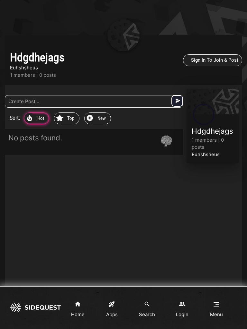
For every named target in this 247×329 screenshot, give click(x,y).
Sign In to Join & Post (214, 60)
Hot (35, 118)
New (96, 118)
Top (65, 118)
